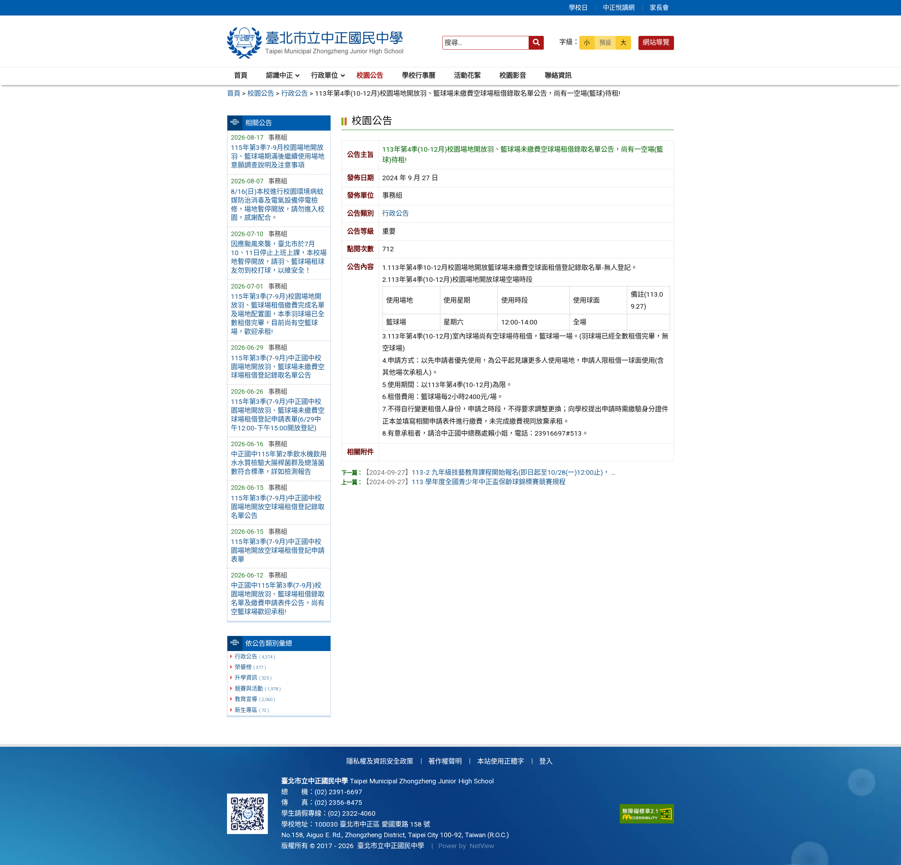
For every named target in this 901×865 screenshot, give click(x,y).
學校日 (578, 7)
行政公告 (255, 656)
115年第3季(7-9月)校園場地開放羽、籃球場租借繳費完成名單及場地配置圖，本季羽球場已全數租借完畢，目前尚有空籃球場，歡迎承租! (278, 314)
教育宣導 (255, 699)
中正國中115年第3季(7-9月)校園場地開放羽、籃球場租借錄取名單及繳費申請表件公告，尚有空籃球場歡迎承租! (278, 598)
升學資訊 (253, 677)
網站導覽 (656, 42)
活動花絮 (467, 75)
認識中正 (279, 75)
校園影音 (512, 75)
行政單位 (324, 75)
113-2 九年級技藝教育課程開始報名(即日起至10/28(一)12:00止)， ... (489, 472)
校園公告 (370, 75)
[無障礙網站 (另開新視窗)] (647, 813)
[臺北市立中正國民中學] (316, 43)
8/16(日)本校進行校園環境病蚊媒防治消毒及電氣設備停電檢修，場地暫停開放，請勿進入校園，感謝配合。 (278, 205)
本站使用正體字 (500, 761)
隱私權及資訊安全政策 (379, 761)
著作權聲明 (445, 761)
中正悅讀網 (619, 7)
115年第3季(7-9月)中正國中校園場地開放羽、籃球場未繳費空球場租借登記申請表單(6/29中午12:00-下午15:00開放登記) (278, 415)
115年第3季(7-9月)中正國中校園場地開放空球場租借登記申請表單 (278, 550)
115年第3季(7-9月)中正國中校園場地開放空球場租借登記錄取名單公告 (278, 507)
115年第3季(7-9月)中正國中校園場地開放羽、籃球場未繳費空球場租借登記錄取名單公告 (278, 367)
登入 (546, 761)
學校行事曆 (418, 75)
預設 (605, 42)
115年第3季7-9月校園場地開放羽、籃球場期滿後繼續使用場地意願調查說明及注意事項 (278, 156)
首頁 (240, 75)
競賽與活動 (258, 688)
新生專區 (252, 710)
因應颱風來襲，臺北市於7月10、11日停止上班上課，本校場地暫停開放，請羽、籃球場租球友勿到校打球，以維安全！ (279, 257)
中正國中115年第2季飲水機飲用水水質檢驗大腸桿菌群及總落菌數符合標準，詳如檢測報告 (279, 463)
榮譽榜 (250, 667)
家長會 (659, 7)
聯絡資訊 (558, 75)
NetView (482, 846)
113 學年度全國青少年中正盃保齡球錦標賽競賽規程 (464, 482)
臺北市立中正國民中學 (389, 846)
